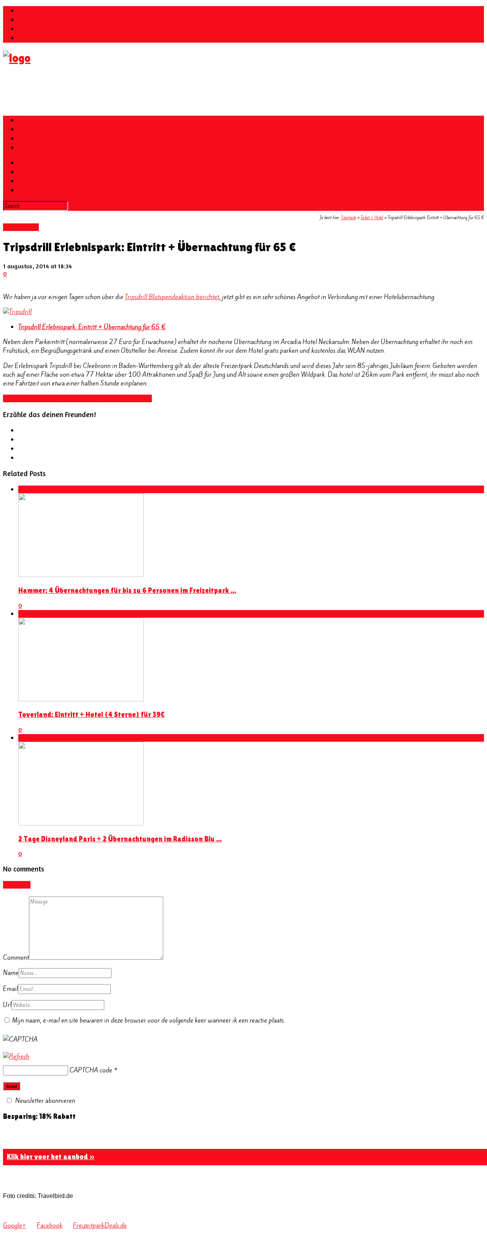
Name (11, 972)
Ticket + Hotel (36, 138)
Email (10, 988)
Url (7, 1004)
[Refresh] (16, 1056)
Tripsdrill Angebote (28, 398)
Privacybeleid (36, 38)
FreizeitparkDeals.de (100, 1225)
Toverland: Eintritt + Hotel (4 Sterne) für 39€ (91, 714)
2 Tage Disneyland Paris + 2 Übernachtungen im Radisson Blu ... (120, 839)
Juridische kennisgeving (49, 29)
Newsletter (32, 147)
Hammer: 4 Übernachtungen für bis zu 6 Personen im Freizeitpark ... (127, 590)
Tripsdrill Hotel (72, 398)
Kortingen (31, 129)
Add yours (16, 885)
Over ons (30, 20)
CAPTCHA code (91, 1070)
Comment (16, 957)
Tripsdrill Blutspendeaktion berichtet (172, 296)
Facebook (49, 1225)
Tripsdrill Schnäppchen (122, 398)
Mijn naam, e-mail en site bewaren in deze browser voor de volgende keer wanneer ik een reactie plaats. (148, 1020)
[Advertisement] (141, 90)
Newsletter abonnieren (45, 1100)
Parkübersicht (36, 10)
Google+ (14, 1225)
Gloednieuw (33, 120)
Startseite (348, 218)
